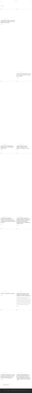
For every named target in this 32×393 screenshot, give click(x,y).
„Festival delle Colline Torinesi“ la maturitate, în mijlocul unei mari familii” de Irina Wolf (8, 21)
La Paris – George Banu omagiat (8, 293)
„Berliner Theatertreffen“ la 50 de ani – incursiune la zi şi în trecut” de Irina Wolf (23, 75)
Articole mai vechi (6, 384)
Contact (27, 390)
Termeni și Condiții (22, 390)
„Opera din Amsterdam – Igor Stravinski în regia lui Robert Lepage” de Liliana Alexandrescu (23, 294)
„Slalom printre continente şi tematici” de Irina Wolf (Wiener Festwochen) (7, 147)
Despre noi (8, 390)
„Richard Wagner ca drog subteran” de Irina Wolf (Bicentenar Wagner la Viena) (22, 147)
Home (5, 390)
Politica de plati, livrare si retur (15, 390)
